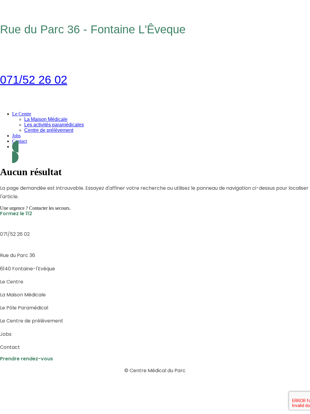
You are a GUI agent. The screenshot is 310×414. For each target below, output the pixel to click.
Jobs (16, 135)
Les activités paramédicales (54, 124)
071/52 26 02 (33, 79)
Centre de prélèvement (48, 130)
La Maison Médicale (46, 119)
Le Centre (21, 113)
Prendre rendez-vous (26, 358)
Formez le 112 (16, 213)
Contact (19, 141)
